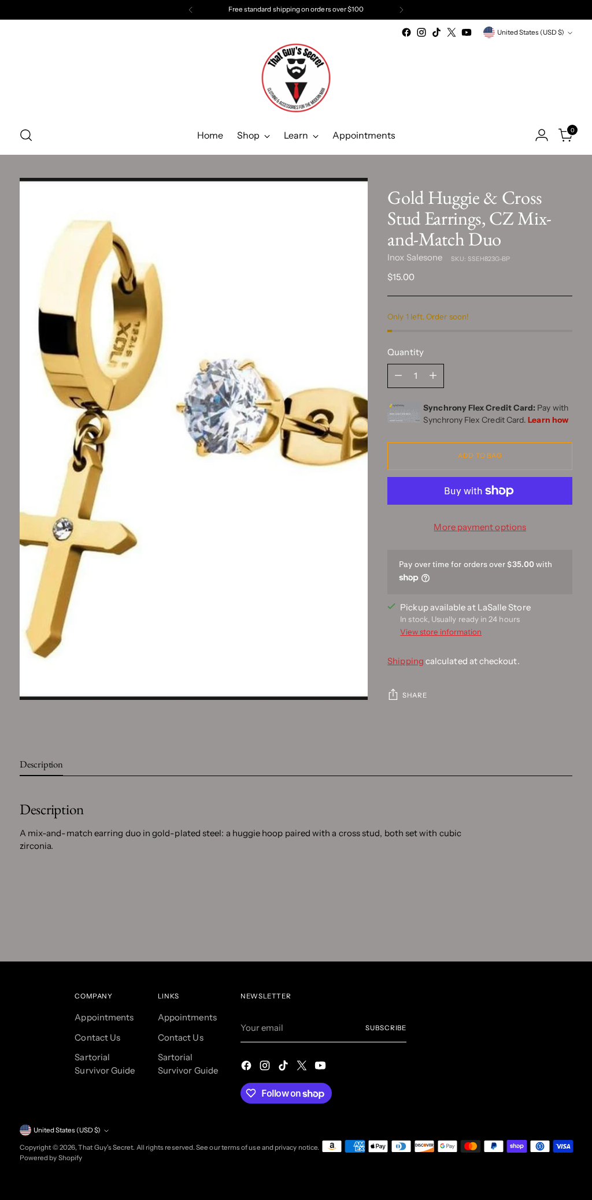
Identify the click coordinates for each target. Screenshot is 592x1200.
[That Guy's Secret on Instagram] (421, 32)
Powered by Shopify (51, 1158)
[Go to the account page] (541, 135)
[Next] (401, 10)
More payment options (480, 526)
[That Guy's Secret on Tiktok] (436, 32)
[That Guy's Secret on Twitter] (451, 32)
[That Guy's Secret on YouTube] (466, 32)
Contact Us (97, 1037)
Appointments (104, 1017)
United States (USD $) (530, 32)
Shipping (405, 660)
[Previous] (191, 10)
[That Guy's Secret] (296, 77)
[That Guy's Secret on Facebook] (406, 32)
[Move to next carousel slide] (562, 921)
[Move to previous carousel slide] (536, 922)
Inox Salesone (414, 257)
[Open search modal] (26, 135)
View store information (441, 631)
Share (414, 695)
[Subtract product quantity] (398, 375)
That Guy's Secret (105, 1147)
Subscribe (385, 1028)
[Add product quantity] (433, 375)
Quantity (405, 351)
